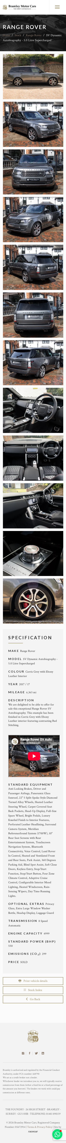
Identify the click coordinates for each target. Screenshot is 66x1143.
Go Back (34, 999)
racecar (33, 1131)
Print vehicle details (34, 981)
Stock (18, 35)
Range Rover (34, 35)
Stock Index (34, 990)
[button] (57, 1134)
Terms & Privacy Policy (39, 1127)
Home (6, 35)
